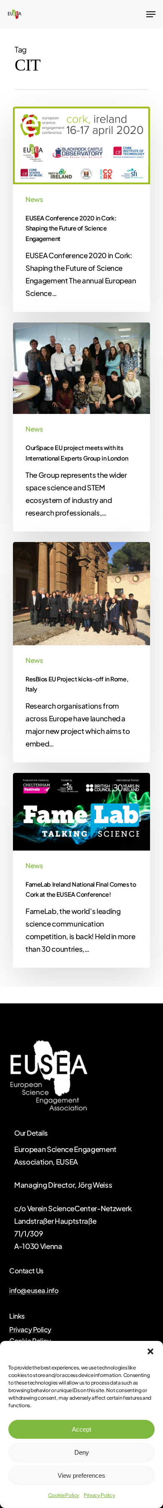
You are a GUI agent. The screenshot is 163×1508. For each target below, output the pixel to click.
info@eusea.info (33, 1290)
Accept (81, 1429)
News (34, 199)
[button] (150, 1351)
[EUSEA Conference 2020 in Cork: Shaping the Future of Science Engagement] (81, 209)
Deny (81, 1452)
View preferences (81, 1475)
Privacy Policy (99, 1495)
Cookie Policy (64, 1495)
